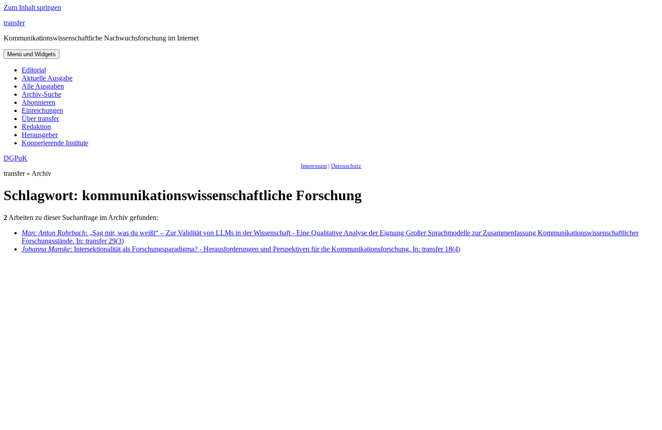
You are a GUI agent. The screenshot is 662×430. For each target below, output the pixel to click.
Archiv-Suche (41, 94)
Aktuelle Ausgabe (47, 78)
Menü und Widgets (31, 54)
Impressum (314, 165)
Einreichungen (42, 110)
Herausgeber (40, 135)
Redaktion (36, 126)
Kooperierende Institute (55, 143)
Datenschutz (346, 165)
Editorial (34, 70)
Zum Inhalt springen (32, 7)
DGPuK (15, 158)
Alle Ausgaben (43, 86)
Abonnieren (38, 102)
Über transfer (40, 118)
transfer (14, 23)
